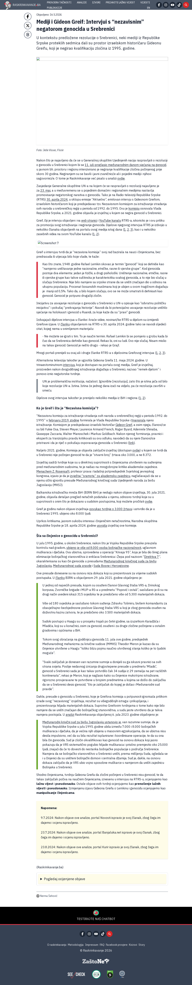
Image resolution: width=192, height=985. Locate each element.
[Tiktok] (179, 5)
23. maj (45, 190)
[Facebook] (159, 5)
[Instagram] (166, 5)
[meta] (122, 974)
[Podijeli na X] (28, 25)
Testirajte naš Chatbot (96, 919)
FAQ (102, 944)
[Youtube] (173, 5)
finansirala (138, 420)
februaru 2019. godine (64, 420)
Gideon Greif (124, 425)
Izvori (96, 2)
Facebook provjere (117, 944)
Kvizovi (133, 944)
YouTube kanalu (110, 220)
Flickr (60, 150)
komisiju (134, 208)
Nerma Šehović (48, 896)
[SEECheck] (76, 974)
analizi (70, 714)
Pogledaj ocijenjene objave (64, 879)
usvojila (102, 525)
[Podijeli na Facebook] (28, 16)
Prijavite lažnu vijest (120, 2)
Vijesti (145, 2)
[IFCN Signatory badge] (110, 974)
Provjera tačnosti (59, 2)
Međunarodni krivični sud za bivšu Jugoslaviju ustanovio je (81, 722)
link (131, 443)
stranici (89, 220)
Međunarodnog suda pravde (72, 566)
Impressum (91, 944)
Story (142, 944)
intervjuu (69, 365)
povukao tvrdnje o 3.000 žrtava (110, 509)
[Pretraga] (186, 5)
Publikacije (54, 7)
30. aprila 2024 (57, 199)
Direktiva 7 (151, 557)
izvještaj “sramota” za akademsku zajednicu (100, 476)
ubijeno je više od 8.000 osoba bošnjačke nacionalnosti (103, 548)
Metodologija (76, 944)
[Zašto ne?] (96, 961)
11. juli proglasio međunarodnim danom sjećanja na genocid (125, 165)
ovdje (121, 178)
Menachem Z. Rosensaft (52, 471)
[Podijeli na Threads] (28, 34)
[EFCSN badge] (96, 974)
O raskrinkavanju (56, 944)
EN (148, 7)
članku (65, 324)
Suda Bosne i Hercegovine (111, 566)
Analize (82, 2)
